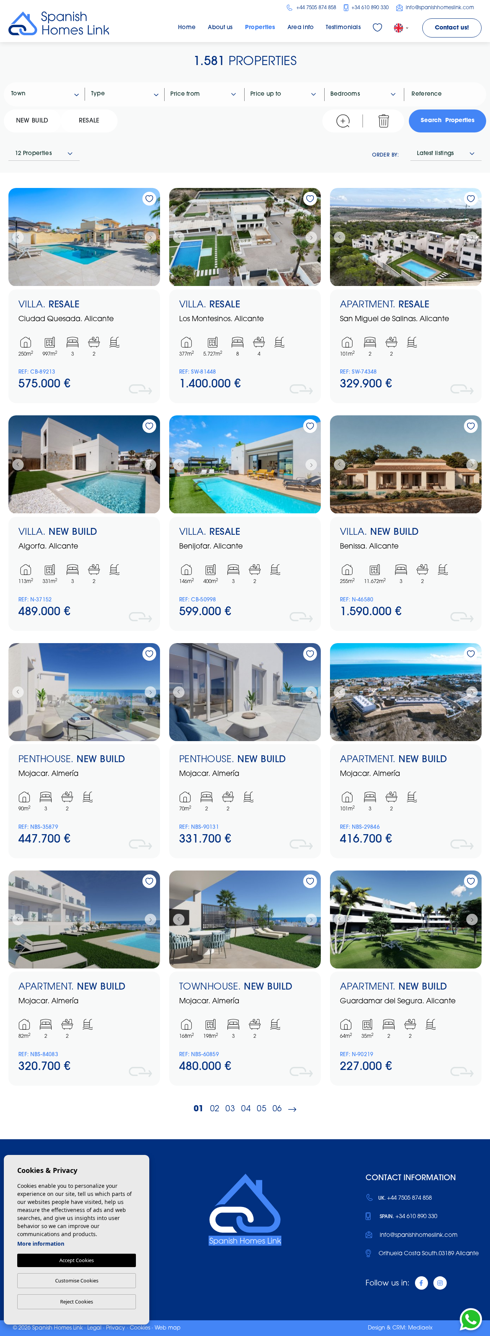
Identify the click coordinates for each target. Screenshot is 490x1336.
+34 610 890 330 (369, 7)
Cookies (140, 1328)
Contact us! (452, 28)
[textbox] (48, 94)
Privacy (115, 1328)
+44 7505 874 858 (315, 7)
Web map (168, 1328)
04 (246, 1109)
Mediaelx (420, 1328)
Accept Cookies (76, 1260)
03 (230, 1109)
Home (187, 28)
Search (447, 121)
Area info (300, 28)
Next (152, 237)
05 (261, 1109)
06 (277, 1109)
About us (220, 28)
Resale (89, 121)
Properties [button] (260, 28)
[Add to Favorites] (149, 199)
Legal (94, 1328)
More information (40, 1243)
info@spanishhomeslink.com (439, 7)
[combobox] (45, 94)
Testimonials (343, 28)
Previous (16, 237)
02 (215, 1109)
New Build (32, 121)
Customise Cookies (76, 1280)
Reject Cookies (76, 1301)
